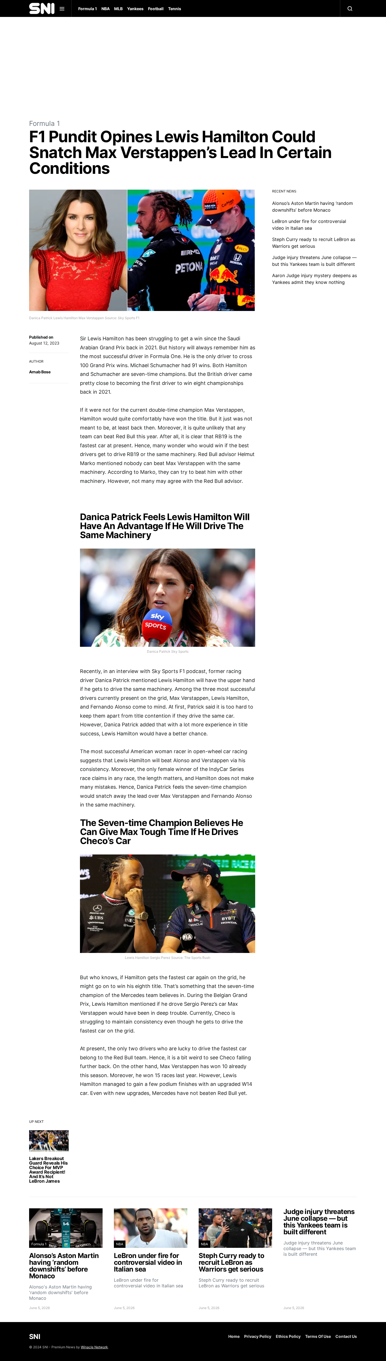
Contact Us (346, 1336)
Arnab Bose (40, 371)
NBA (105, 8)
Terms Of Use (318, 1336)
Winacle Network (94, 1347)
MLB (118, 8)
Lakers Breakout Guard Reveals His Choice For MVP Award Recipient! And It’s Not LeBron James (48, 1170)
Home (234, 1336)
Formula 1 (87, 8)
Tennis (174, 8)
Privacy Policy (257, 1336)
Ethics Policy (288, 1336)
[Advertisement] (193, 67)
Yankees (135, 8)
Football (156, 8)
